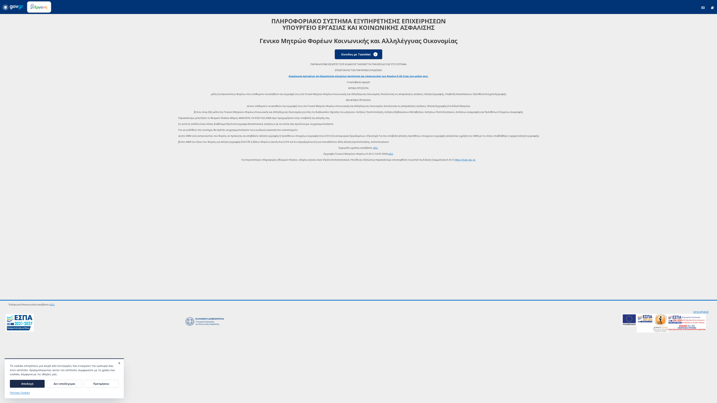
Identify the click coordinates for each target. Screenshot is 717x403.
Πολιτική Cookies (20, 392)
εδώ (375, 147)
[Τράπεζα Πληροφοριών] (712, 7)
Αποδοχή (27, 383)
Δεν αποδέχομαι (64, 383)
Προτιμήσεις (101, 383)
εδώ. (52, 304)
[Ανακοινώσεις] (703, 7)
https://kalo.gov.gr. (465, 159)
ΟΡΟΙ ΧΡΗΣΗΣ (701, 312)
